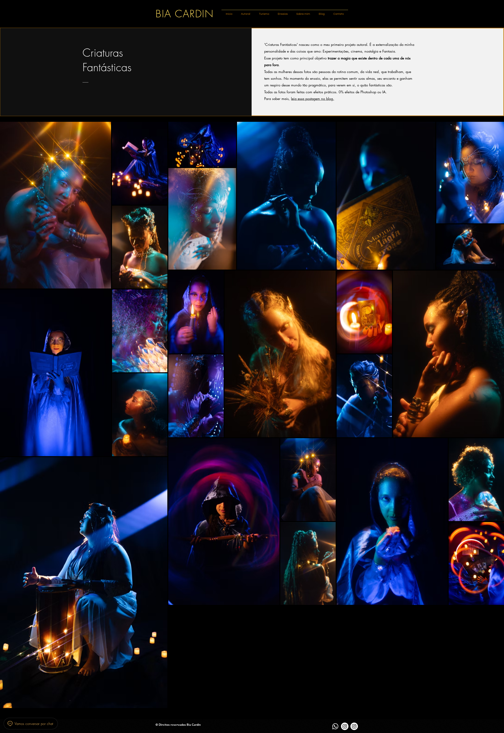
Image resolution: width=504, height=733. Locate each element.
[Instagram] (354, 726)
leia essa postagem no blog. (312, 98)
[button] (246, 12)
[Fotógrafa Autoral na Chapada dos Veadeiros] (344, 726)
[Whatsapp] (335, 726)
